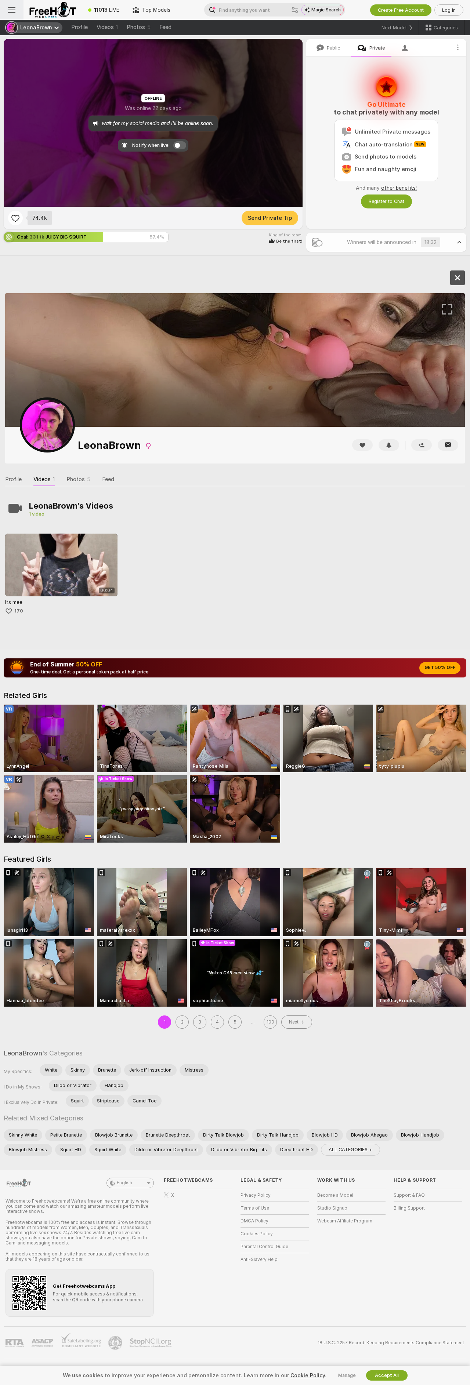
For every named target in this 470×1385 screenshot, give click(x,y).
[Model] (457, 277)
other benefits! (399, 188)
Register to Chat (386, 201)
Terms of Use (255, 1208)
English (124, 1182)
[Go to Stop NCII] (151, 1342)
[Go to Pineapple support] (116, 1343)
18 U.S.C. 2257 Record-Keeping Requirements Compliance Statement (391, 1342)
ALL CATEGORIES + (350, 1149)
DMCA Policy (254, 1221)
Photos (139, 27)
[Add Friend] (421, 445)
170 (18, 611)
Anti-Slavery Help (259, 1259)
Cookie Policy (307, 1375)
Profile (79, 27)
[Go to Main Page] (53, 10)
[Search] (295, 10)
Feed (165, 27)
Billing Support (409, 1208)
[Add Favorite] (15, 218)
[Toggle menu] (12, 10)
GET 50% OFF (439, 667)
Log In (449, 10)
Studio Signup (332, 1208)
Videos (107, 27)
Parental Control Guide (264, 1246)
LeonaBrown (23, 1053)
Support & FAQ (409, 1195)
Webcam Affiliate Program (344, 1221)
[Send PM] (448, 445)
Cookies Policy (257, 1233)
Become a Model (335, 1195)
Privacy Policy (256, 1195)
